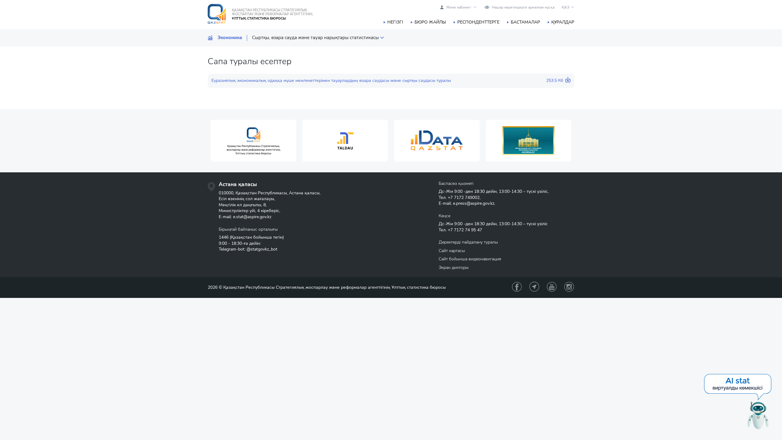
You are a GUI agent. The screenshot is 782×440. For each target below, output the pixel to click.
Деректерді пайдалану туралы (468, 242)
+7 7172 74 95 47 (465, 230)
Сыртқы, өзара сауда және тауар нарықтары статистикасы (315, 38)
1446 (223, 237)
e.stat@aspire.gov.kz (252, 217)
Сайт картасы (452, 251)
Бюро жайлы (430, 22)
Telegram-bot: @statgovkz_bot (248, 249)
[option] (253, 141)
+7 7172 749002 (464, 197)
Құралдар (562, 22)
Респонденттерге (478, 22)
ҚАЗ (565, 7)
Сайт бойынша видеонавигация (470, 259)
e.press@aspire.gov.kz (473, 203)
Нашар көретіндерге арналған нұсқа (523, 7)
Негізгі (395, 22)
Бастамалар (525, 22)
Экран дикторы (454, 267)
